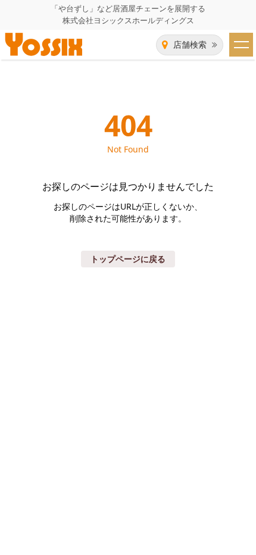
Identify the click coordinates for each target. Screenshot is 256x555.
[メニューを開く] (241, 45)
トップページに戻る (128, 258)
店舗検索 (190, 44)
